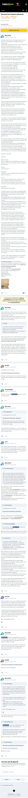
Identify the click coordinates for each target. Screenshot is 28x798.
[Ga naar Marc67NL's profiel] (2, 36)
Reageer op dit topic (14, 30)
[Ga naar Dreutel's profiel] (2, 597)
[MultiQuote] (2, 293)
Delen (7, 779)
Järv (6, 441)
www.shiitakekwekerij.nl (15, 518)
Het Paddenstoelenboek (6, 261)
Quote (6, 292)
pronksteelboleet (8, 495)
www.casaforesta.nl (16, 269)
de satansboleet (16, 489)
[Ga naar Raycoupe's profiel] (2, 308)
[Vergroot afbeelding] (5, 283)
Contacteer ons (11, 794)
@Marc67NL (14, 394)
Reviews (10, 25)
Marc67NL (5, 24)
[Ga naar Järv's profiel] (2, 442)
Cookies (18, 794)
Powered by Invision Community (14, 795)
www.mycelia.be (4, 518)
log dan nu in (16, 764)
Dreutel (7, 596)
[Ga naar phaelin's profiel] (2, 366)
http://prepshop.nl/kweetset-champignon (10, 372)
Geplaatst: (10, 37)
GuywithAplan (9, 389)
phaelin (7, 365)
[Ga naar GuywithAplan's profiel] (2, 390)
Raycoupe (8, 307)
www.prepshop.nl (15, 302)
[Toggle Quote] (3, 323)
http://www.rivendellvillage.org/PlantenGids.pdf (11, 664)
